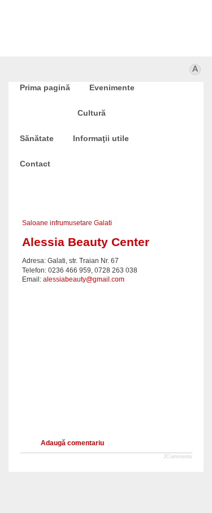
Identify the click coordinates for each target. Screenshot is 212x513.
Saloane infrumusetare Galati (67, 223)
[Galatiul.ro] (106, 488)
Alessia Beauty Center (85, 241)
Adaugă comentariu (72, 443)
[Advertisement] (106, 354)
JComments (177, 456)
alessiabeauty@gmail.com (83, 279)
